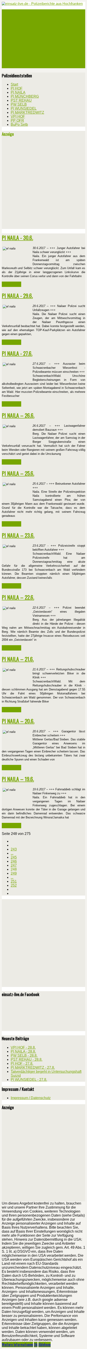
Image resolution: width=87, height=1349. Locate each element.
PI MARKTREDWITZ (24, 49)
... (12, 853)
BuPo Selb (17, 65)
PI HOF (15, 17)
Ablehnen (44, 1344)
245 (14, 857)
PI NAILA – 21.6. (18, 659)
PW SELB (16, 38)
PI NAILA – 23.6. (18, 535)
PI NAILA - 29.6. (17, 295)
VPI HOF (16, 55)
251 (14, 881)
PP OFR (16, 60)
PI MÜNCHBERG (21, 28)
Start (14, 12)
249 (14, 873)
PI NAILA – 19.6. (18, 779)
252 (14, 885)
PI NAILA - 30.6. (17, 237)
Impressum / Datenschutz (31, 1098)
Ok (35, 1344)
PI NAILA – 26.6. (18, 415)
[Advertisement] (43, 184)
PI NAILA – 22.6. (18, 597)
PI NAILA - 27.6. (17, 353)
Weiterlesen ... (11, 284)
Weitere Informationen (17, 1344)
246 (14, 861)
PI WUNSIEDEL (20, 44)
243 (14, 849)
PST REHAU (18, 33)
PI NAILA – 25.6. (18, 473)
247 (14, 865)
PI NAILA (16, 22)
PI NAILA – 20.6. (18, 721)
